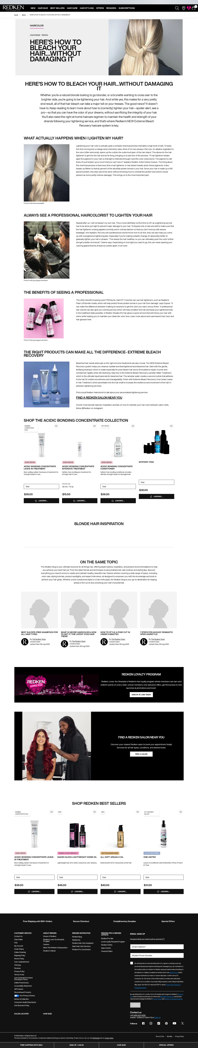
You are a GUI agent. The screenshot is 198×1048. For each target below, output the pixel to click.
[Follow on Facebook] (143, 1023)
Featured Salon (106, 951)
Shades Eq (76, 940)
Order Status (19, 949)
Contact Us (18, 936)
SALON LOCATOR (21, 1013)
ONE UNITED (149, 857)
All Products (18, 989)
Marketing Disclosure (167, 997)
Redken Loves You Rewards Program (53, 940)
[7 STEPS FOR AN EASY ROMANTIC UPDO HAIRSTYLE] (158, 610)
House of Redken (49, 936)
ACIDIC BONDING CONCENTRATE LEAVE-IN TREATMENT (40, 467)
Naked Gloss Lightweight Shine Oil (77, 857)
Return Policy (19, 958)
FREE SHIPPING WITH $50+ (31, 1045)
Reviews (17, 968)
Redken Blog (77, 937)
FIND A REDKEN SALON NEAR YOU (99, 397)
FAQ (15, 942)
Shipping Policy (19, 955)
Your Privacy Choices (27, 995)
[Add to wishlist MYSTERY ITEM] (171, 426)
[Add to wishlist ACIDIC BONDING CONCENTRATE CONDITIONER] (133, 426)
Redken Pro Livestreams (81, 949)
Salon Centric (106, 948)
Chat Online (18, 939)
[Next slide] (57, 441)
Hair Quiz (121, 1045)
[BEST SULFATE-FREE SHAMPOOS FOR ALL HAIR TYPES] (39, 610)
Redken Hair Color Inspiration (82, 943)
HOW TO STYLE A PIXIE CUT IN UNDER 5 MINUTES (115, 633)
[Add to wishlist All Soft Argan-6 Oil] (137, 812)
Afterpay (17, 965)
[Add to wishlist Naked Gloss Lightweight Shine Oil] (94, 812)
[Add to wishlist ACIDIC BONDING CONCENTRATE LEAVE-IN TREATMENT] (56, 426)
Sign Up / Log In (76, 1045)
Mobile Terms (173, 972)
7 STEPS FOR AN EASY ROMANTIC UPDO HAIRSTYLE (156, 633)
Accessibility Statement (23, 986)
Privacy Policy (19, 971)
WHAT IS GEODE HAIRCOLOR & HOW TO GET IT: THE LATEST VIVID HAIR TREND (78, 634)
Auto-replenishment (21, 962)
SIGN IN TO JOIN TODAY (141, 694)
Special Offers (166, 1045)
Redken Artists (106, 945)
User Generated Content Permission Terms (23, 979)
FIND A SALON (141, 754)
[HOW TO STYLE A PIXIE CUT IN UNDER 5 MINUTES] (118, 610)
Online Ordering (20, 952)
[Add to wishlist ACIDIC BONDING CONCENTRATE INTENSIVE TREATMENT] (94, 426)
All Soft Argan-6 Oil (111, 857)
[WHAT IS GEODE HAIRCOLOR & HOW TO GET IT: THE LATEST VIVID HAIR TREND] (79, 610)
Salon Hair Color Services (81, 946)
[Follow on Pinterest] (166, 1023)
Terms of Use (19, 974)
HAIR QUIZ (47, 1013)
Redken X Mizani (49, 951)
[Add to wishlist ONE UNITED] (180, 812)
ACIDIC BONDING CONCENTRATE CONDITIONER (116, 467)
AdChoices (95, 1038)
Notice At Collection (21, 999)
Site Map (169, 1036)
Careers (46, 944)
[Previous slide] (25, 441)
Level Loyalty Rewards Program (113, 941)
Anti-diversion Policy (21, 1005)
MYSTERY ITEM (146, 462)
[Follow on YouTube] (174, 1023)
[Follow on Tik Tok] (158, 1023)
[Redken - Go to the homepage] (13, 8)
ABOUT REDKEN (50, 933)
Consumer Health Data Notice (25, 1002)
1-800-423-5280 (139, 1015)
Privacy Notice (157, 999)
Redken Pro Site (107, 938)
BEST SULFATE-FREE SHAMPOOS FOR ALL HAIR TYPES (39, 633)
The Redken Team (39, 639)
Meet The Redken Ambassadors (55, 947)
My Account (18, 946)
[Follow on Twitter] (182, 1023)
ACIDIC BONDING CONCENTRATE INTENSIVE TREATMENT (78, 467)
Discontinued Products (22, 992)
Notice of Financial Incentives (173, 999)
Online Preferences (21, 982)
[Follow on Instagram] (151, 1023)
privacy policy (109, 1038)
